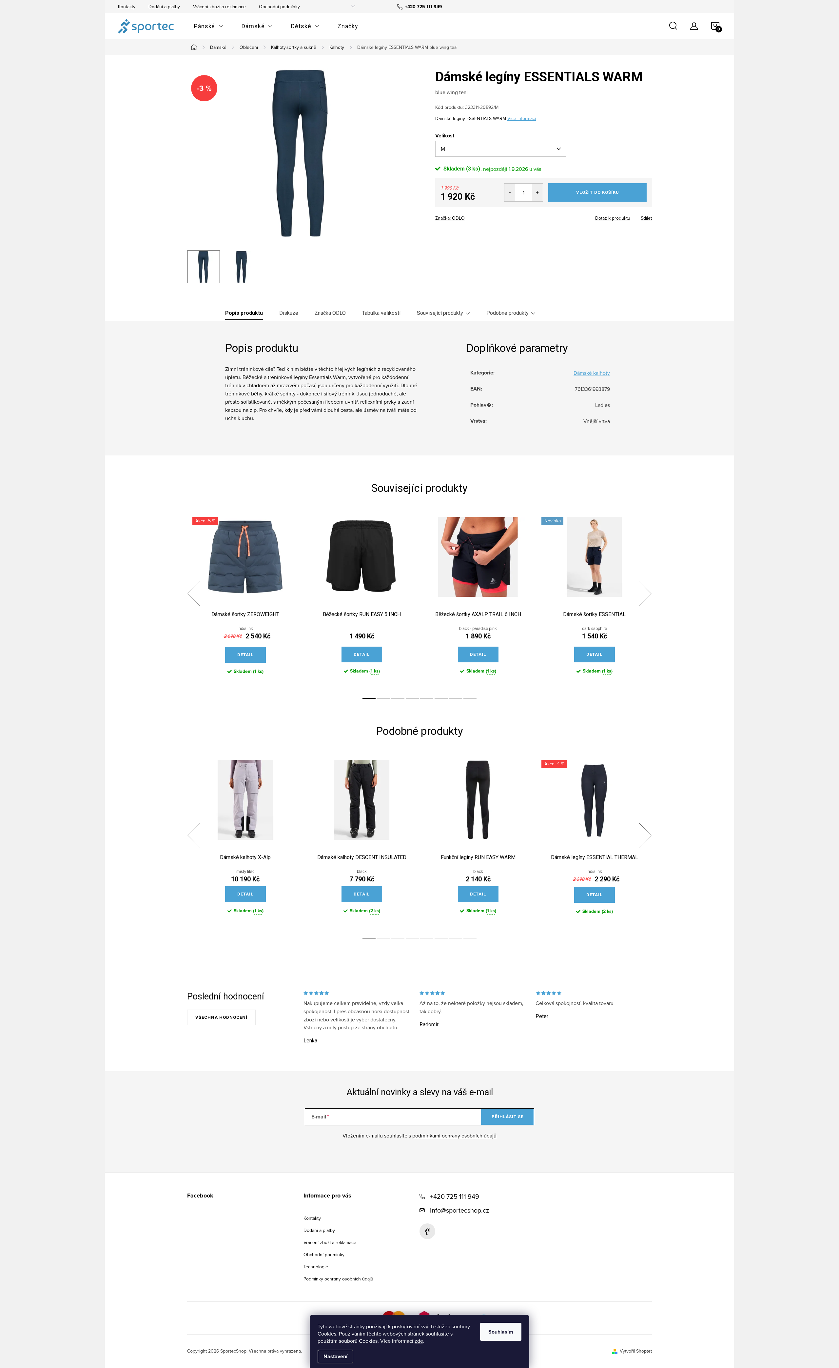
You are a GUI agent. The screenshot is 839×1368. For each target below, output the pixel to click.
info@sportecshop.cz (459, 1210)
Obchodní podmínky (279, 6)
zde (419, 1340)
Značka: (450, 218)
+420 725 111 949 (454, 1196)
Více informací (521, 118)
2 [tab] (383, 698)
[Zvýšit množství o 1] (537, 192)
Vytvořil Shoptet (636, 1351)
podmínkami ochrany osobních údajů (454, 1135)
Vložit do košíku (597, 192)
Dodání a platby (164, 6)
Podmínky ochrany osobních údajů (338, 1279)
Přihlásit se (507, 1116)
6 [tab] (441, 698)
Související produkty (440, 313)
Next (645, 594)
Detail (245, 654)
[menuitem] (208, 26)
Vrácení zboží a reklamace (219, 6)
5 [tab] (426, 698)
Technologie (315, 1266)
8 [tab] (470, 698)
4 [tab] (412, 698)
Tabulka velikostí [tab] (381, 313)
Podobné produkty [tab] (507, 313)
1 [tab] (369, 698)
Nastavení (335, 1356)
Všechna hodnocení (221, 1017)
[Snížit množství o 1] (509, 192)
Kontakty (126, 6)
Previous (193, 594)
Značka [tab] (330, 313)
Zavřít (471, 216)
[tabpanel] (245, 601)
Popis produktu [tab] (244, 313)
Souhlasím (500, 1332)
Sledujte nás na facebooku (427, 1231)
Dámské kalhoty (592, 372)
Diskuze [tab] (288, 313)
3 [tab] (397, 698)
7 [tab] (455, 698)
